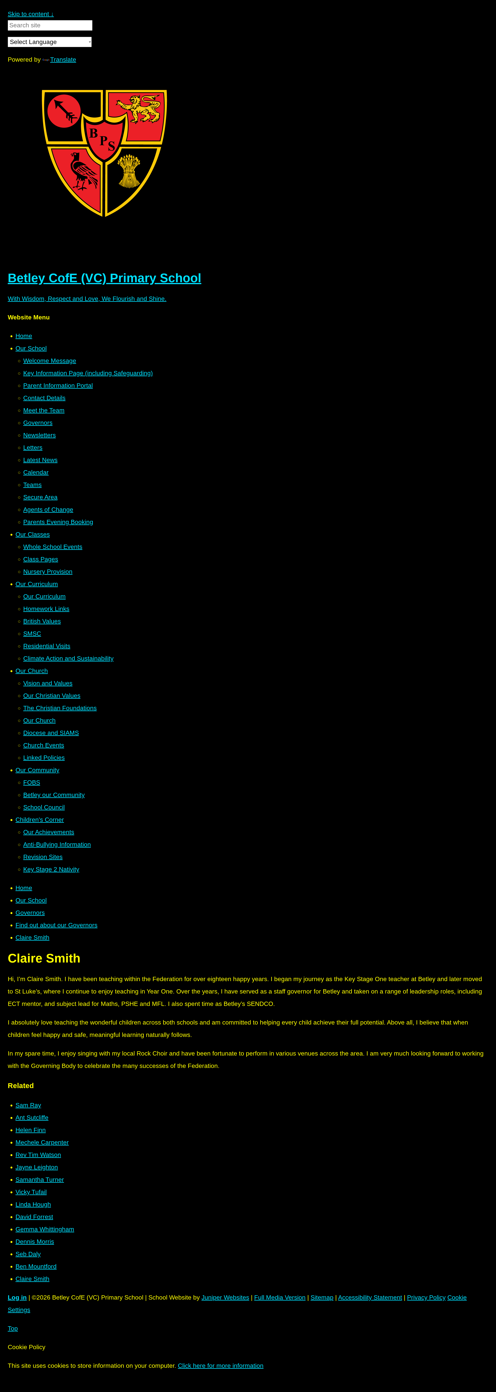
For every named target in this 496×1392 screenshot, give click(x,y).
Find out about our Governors (56, 925)
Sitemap (322, 1297)
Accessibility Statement (370, 1297)
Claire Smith (32, 937)
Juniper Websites (225, 1297)
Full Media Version (280, 1297)
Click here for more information (221, 1365)
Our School (31, 900)
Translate (63, 59)
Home (24, 887)
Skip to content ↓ (31, 13)
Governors (30, 912)
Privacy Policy (426, 1297)
